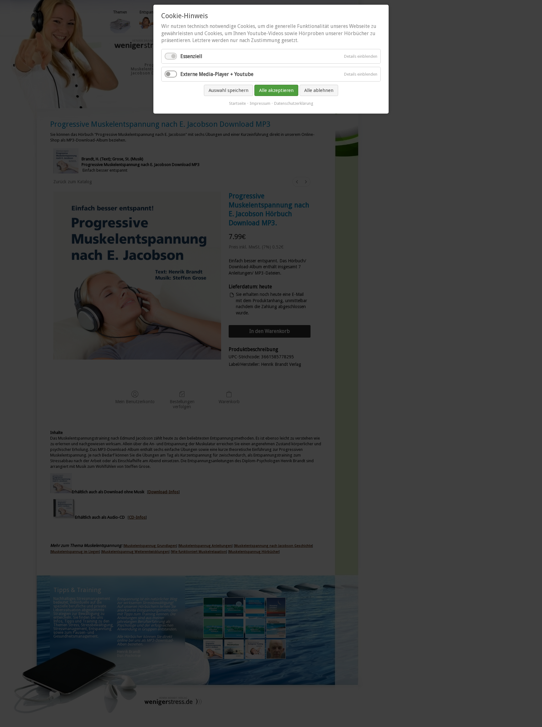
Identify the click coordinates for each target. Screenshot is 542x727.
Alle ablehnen (318, 90)
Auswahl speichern (228, 90)
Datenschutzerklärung (293, 103)
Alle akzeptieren (276, 90)
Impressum (260, 103)
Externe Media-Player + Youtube (216, 74)
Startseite (237, 103)
